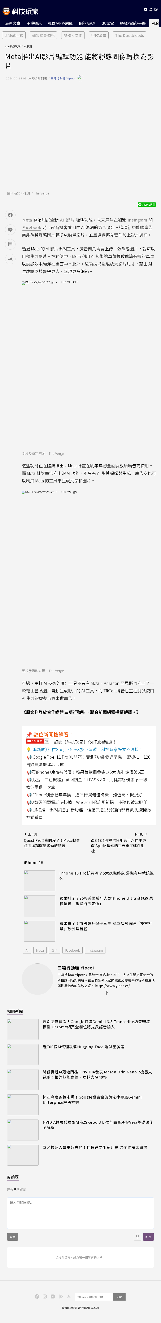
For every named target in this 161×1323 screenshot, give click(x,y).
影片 (54, 950)
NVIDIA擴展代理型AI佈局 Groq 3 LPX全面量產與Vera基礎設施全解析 (98, 1125)
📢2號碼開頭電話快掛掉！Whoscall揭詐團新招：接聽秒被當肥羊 (87, 802)
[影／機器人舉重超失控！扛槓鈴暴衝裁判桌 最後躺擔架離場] (23, 1155)
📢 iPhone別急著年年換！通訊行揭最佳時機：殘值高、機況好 (84, 795)
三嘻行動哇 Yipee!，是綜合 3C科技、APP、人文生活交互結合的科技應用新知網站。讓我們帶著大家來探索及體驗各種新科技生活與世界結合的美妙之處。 (106, 980)
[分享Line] (10, 229)
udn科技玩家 (13, 46)
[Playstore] (60, 1296)
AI (27, 950)
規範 (13, 1237)
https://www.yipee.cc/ (112, 985)
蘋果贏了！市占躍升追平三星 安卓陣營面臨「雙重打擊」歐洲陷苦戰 (106, 926)
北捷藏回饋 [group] (13, 35)
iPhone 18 (33, 862)
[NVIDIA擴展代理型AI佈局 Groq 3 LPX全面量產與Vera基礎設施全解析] (23, 1130)
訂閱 (119, 1297)
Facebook (72, 950)
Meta (40, 950)
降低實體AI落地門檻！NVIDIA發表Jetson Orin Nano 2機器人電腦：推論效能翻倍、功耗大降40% (97, 1074)
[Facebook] (36, 1296)
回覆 (148, 1237)
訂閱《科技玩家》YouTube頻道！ (85, 742)
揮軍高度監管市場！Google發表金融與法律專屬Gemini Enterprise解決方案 (92, 1099)
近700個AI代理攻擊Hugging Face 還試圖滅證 (84, 1046)
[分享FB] (10, 215)
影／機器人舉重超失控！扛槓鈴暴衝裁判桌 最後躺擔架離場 (95, 1147)
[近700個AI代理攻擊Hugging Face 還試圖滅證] (23, 1054)
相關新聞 (15, 1011)
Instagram (95, 950)
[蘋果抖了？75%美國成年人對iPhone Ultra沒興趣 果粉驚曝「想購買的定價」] (39, 905)
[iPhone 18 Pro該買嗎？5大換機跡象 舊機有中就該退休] (39, 880)
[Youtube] (145, 10)
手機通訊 (34, 23)
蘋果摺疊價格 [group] (43, 35)
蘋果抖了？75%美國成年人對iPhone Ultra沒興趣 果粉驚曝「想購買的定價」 (106, 900)
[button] (151, 10)
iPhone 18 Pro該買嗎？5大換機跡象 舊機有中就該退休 (107, 875)
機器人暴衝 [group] (73, 35)
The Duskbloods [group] (129, 35)
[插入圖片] (137, 1237)
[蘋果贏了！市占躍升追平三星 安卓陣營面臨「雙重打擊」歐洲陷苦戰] (39, 931)
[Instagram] (44, 1296)
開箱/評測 (87, 23)
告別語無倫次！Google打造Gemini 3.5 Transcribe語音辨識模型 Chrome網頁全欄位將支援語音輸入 (96, 1024)
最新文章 (12, 23)
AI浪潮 (28, 46)
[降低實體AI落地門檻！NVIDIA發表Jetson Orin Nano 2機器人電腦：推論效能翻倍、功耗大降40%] (23, 1079)
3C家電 (108, 23)
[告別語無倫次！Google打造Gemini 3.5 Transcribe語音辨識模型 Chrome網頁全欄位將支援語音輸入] (23, 1029)
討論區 (13, 1176)
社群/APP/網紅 (60, 23)
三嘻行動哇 (74, 712)
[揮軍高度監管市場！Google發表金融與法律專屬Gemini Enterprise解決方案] (23, 1104)
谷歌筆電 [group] (98, 35)
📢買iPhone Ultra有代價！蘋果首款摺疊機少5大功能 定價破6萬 (85, 772)
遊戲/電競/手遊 (133, 23)
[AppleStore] (68, 1296)
